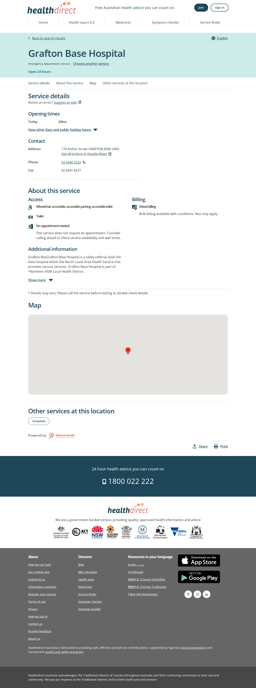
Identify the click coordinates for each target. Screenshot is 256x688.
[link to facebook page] (188, 594)
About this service (69, 83)
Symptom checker (165, 22)
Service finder (210, 22)
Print (224, 446)
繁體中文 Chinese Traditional (147, 587)
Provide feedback (39, 631)
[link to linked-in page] (206, 594)
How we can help (39, 564)
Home (43, 22)
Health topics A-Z (82, 22)
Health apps (86, 579)
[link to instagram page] (197, 594)
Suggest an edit (65, 102)
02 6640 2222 (71, 162)
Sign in (219, 7)
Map (93, 83)
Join (201, 7)
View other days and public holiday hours (59, 130)
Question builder (89, 609)
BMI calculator (87, 572)
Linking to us (36, 579)
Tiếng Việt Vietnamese (143, 594)
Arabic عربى (136, 564)
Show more (37, 280)
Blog (81, 564)
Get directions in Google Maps (84, 154)
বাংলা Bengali (135, 572)
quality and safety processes (64, 652)
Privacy (33, 609)
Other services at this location (125, 83)
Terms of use (37, 602)
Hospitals (38, 421)
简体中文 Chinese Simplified (146, 579)
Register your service (42, 594)
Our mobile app (38, 572)
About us (34, 639)
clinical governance (193, 648)
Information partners (42, 587)
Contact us (35, 624)
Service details (39, 83)
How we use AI (38, 616)
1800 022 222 (130, 481)
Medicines (123, 22)
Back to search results (48, 38)
